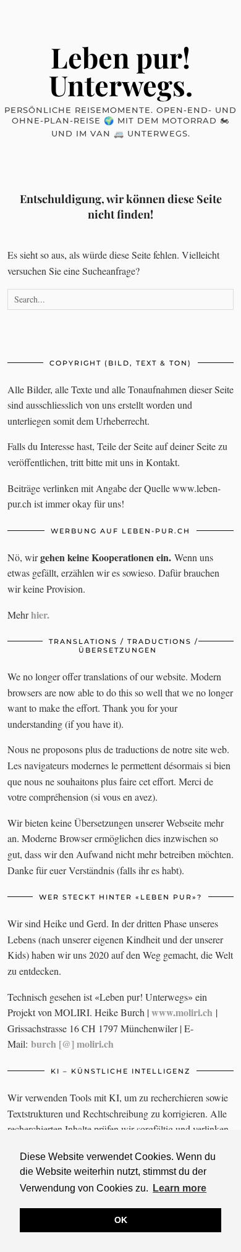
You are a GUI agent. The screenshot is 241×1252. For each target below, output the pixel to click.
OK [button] (120, 1220)
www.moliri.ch (182, 1012)
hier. (40, 614)
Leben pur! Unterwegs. (121, 70)
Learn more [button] (179, 1188)
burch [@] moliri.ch (72, 1044)
